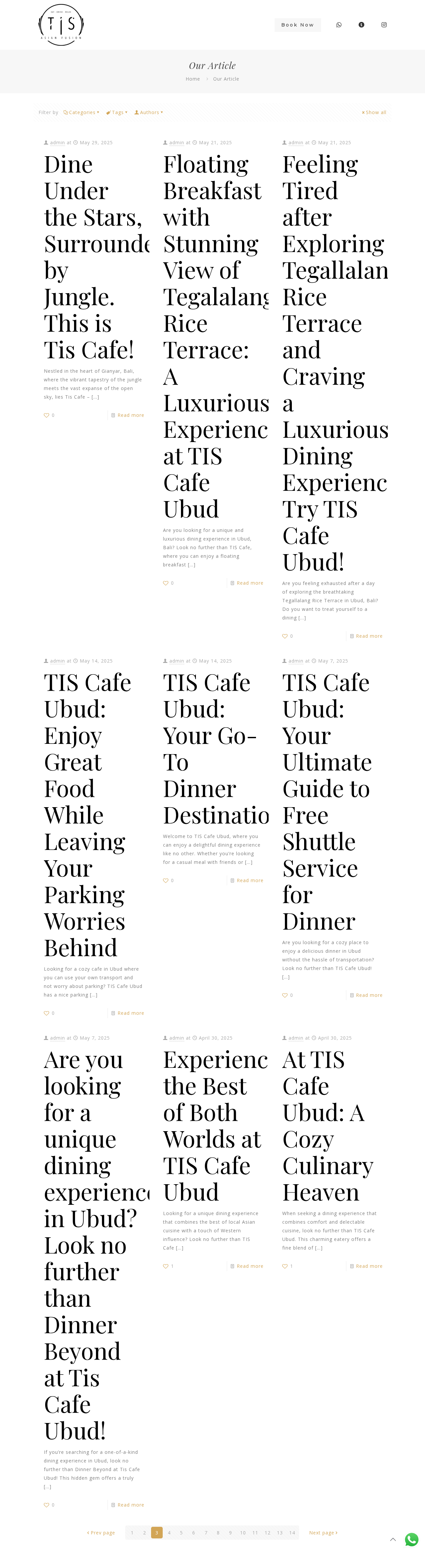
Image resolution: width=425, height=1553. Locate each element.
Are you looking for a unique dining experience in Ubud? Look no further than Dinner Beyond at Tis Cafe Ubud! (101, 1244)
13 (280, 1532)
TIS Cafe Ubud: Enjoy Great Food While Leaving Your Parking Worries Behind (87, 814)
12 (268, 1532)
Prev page (103, 1532)
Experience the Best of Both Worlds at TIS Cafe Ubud (221, 1124)
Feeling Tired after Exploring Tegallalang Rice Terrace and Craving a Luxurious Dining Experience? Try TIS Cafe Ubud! (345, 361)
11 (255, 1532)
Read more (131, 415)
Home (193, 79)
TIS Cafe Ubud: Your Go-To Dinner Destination (223, 747)
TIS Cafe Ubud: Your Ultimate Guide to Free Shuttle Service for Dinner (327, 801)
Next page (321, 1532)
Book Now (297, 25)
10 (243, 1532)
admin (57, 142)
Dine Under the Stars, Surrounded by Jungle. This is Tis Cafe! (106, 255)
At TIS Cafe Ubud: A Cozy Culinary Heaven (327, 1124)
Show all (376, 112)
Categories (82, 112)
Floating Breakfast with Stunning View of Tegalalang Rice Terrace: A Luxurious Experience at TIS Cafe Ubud (221, 335)
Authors (149, 112)
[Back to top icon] (393, 1539)
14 (292, 1532)
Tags (118, 112)
